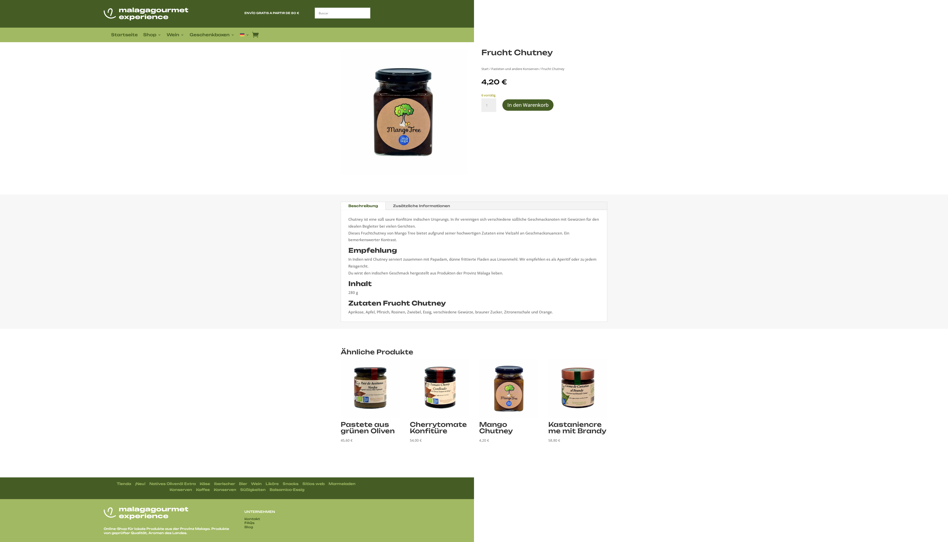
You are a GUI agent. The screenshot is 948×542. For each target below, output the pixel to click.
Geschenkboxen (210, 35)
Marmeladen (342, 484)
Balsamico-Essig (287, 490)
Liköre (272, 484)
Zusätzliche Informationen (421, 206)
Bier (243, 484)
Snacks (290, 484)
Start (485, 69)
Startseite (124, 35)
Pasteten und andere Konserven (515, 69)
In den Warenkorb (528, 105)
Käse (205, 484)
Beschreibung (363, 206)
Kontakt (252, 519)
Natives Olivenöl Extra (172, 484)
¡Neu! (140, 484)
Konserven (181, 490)
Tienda (124, 484)
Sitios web (313, 484)
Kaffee (203, 490)
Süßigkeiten (253, 490)
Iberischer (224, 484)
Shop (149, 35)
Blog (248, 527)
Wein (173, 35)
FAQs (249, 523)
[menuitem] (244, 35)
